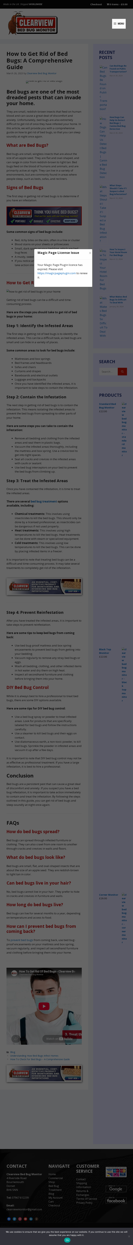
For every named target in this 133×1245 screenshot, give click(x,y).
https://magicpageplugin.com (56, 273)
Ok (67, 1240)
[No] (129, 1236)
